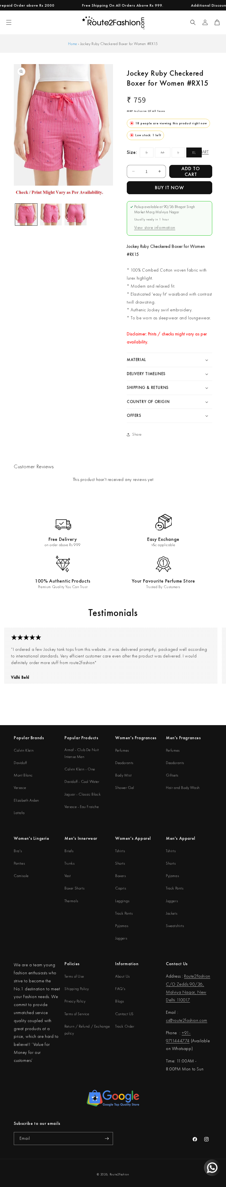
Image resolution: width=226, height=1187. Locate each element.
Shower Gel (124, 787)
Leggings (122, 900)
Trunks (69, 863)
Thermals (71, 900)
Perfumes (122, 750)
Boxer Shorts (74, 888)
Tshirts (120, 850)
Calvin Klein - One (79, 769)
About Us (122, 976)
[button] (193, 22)
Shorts (120, 863)
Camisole (21, 875)
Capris (120, 888)
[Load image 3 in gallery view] (75, 215)
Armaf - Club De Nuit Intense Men (81, 753)
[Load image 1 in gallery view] (26, 215)
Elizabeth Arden (26, 800)
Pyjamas (121, 925)
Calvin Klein (24, 750)
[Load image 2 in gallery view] (51, 215)
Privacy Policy (74, 1001)
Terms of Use (74, 976)
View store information (154, 227)
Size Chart (198, 152)
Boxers (120, 875)
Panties (19, 863)
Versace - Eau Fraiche (81, 806)
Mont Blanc (23, 775)
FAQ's (120, 988)
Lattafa (19, 812)
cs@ (169, 1020)
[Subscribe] (107, 1138)
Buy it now (169, 187)
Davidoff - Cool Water (81, 781)
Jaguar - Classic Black (82, 794)
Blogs (119, 1001)
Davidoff (20, 762)
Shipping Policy (76, 988)
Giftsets (172, 775)
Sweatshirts (175, 925)
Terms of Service (76, 1013)
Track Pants (124, 913)
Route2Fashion (119, 1174)
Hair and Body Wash (183, 787)
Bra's (18, 850)
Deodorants (124, 762)
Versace (20, 787)
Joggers (121, 938)
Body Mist (123, 775)
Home (72, 43)
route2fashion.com (190, 1020)
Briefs (69, 850)
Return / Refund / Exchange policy (87, 1030)
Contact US (124, 1013)
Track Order (124, 1026)
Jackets (171, 913)
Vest (67, 875)
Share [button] (137, 434)
